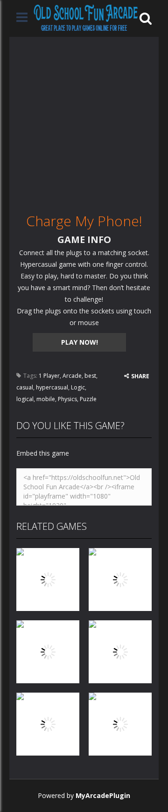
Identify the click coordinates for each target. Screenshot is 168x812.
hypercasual (52, 387)
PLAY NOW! (79, 342)
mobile (45, 399)
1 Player (49, 376)
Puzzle (88, 399)
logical (25, 399)
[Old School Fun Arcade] (86, 17)
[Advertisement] (84, 121)
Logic (78, 387)
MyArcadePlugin (103, 795)
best (90, 376)
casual (24, 387)
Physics (67, 399)
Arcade (72, 376)
